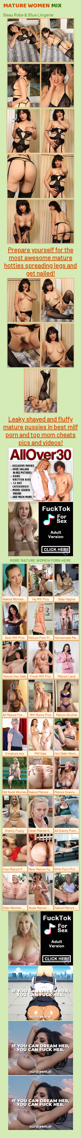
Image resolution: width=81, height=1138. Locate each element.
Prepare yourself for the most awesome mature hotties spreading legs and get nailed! (40, 261)
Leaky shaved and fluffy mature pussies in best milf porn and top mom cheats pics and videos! (40, 430)
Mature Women (32, 6)
